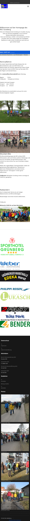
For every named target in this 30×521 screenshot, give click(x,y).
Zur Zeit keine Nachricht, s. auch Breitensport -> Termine (14, 54)
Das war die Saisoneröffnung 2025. (9, 367)
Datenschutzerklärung (6, 349)
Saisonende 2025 (5, 362)
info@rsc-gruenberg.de (14, 2)
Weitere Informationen (15, 520)
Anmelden (3, 381)
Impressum (3, 345)
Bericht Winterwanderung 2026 (8, 357)
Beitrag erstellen (5, 383)
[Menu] (28, 6)
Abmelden (3, 388)
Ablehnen (11, 518)
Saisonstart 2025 (5, 371)
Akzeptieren (4, 518)
